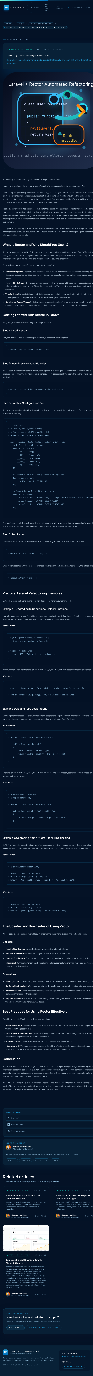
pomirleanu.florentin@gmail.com (75, 1356)
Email (56, 1160)
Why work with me (47, 7)
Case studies (59, 7)
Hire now (15, 1328)
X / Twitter (41, 1160)
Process (35, 7)
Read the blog (73, 1366)
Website (11, 1160)
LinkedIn (25, 1160)
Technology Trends (21, 49)
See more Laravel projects (44, 1328)
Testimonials (76, 7)
